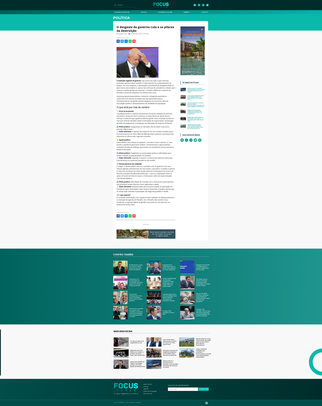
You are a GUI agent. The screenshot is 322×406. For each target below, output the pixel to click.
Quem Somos (147, 384)
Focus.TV (205, 12)
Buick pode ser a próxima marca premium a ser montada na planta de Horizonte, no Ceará (196, 90)
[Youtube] (207, 5)
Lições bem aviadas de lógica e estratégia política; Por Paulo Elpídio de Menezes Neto (195, 97)
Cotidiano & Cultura (165, 12)
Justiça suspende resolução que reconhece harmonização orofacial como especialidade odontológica (196, 104)
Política (144, 12)
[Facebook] (194, 5)
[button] (118, 41)
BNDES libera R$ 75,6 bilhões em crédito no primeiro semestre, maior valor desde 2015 (195, 119)
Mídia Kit (146, 389)
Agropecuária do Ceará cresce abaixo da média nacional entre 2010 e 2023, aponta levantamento (195, 126)
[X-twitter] (199, 5)
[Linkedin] (199, 140)
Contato (145, 386)
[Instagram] (203, 5)
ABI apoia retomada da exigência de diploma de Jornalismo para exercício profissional (194, 112)
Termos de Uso (147, 393)
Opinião (186, 12)
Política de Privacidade (150, 391)
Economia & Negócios (122, 12)
